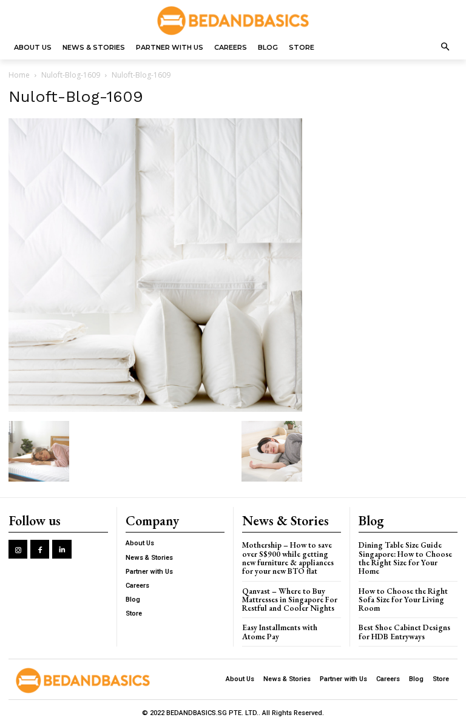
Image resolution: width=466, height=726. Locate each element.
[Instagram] (17, 549)
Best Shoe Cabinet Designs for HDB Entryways (404, 631)
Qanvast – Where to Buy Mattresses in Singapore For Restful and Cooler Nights (289, 600)
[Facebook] (39, 549)
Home (19, 75)
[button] (445, 47)
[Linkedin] (61, 549)
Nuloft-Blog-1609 (70, 75)
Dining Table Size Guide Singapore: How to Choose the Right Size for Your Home (405, 558)
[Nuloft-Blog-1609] (155, 408)
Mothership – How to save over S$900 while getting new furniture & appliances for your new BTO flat (288, 558)
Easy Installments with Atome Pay (279, 631)
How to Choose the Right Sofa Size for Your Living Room (403, 600)
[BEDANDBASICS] (233, 20)
